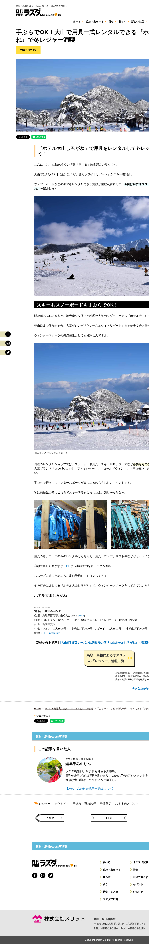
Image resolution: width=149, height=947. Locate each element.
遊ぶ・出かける (112, 869)
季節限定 (105, 803)
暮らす (106, 877)
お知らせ (138, 891)
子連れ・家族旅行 (84, 803)
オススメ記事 (140, 862)
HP (68, 566)
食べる (106, 862)
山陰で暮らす (140, 877)
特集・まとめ (110, 891)
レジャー (45, 803)
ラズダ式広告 (110, 899)
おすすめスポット (126, 803)
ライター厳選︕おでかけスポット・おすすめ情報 (69, 708)
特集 (135, 869)
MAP (81, 615)
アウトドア (61, 803)
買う (105, 884)
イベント (138, 884)
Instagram (54, 632)
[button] (109, 658)
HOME (37, 708)
